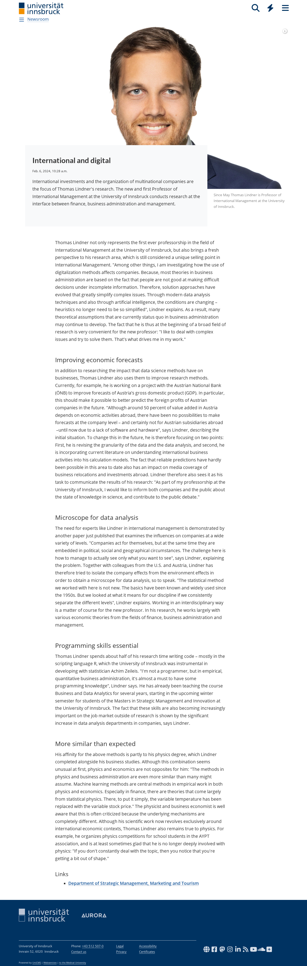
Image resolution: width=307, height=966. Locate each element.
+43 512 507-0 (93, 946)
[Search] (255, 8)
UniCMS (36, 962)
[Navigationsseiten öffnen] (21, 20)
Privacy (121, 952)
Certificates (147, 952)
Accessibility (148, 946)
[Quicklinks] (270, 8)
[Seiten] (285, 8)
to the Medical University (72, 962)
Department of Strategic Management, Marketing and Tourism (133, 883)
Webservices (50, 962)
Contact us (78, 952)
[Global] (270, 8)
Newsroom (38, 19)
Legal (120, 946)
